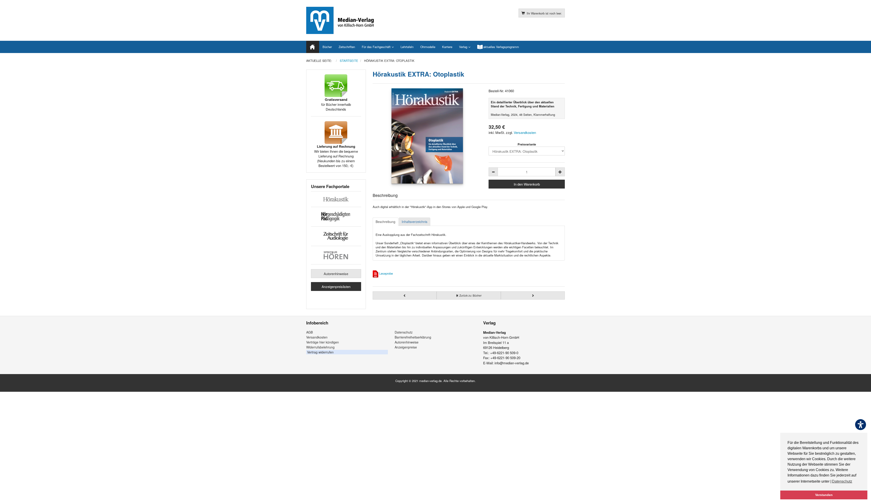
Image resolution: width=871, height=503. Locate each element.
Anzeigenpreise (406, 347)
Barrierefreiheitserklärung (413, 337)
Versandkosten (525, 132)
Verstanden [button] (824, 495)
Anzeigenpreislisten (336, 286)
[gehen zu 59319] (405, 295)
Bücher (327, 47)
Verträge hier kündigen (322, 342)
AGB (309, 332)
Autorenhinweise (336, 273)
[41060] (427, 136)
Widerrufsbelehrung (320, 347)
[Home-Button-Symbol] (312, 47)
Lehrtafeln (407, 47)
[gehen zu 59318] (533, 295)
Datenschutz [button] (842, 481)
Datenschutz (404, 332)
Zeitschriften (347, 47)
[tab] (385, 222)
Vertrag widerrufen (320, 352)
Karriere (447, 47)
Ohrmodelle (427, 47)
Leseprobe (386, 273)
